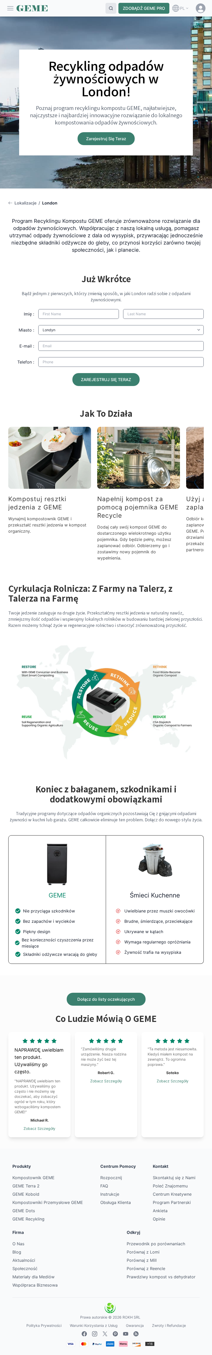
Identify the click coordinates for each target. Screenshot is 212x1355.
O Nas (18, 1243)
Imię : (29, 314)
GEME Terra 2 (26, 1185)
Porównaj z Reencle (146, 1268)
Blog (16, 1252)
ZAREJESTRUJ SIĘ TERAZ (106, 379)
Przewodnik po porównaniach (156, 1243)
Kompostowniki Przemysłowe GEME (47, 1202)
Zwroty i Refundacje (169, 1325)
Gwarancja (135, 1325)
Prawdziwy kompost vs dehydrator (161, 1276)
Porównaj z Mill (142, 1260)
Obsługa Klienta (115, 1202)
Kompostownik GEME (33, 1177)
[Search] (110, 8)
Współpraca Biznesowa (35, 1285)
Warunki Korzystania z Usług (94, 1325)
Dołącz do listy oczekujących (106, 999)
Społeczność (24, 1268)
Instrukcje (109, 1194)
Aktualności (23, 1260)
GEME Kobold (25, 1194)
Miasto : (26, 330)
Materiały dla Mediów (33, 1276)
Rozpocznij (111, 1177)
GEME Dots (23, 1210)
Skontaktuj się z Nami (174, 1177)
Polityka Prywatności (44, 1325)
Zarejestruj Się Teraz (106, 138)
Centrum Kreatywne (172, 1194)
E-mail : (26, 346)
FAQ (104, 1185)
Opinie (159, 1219)
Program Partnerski (172, 1202)
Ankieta (160, 1210)
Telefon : (25, 362)
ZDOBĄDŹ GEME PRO (144, 8)
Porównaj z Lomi (143, 1252)
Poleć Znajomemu (170, 1185)
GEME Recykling (28, 1219)
